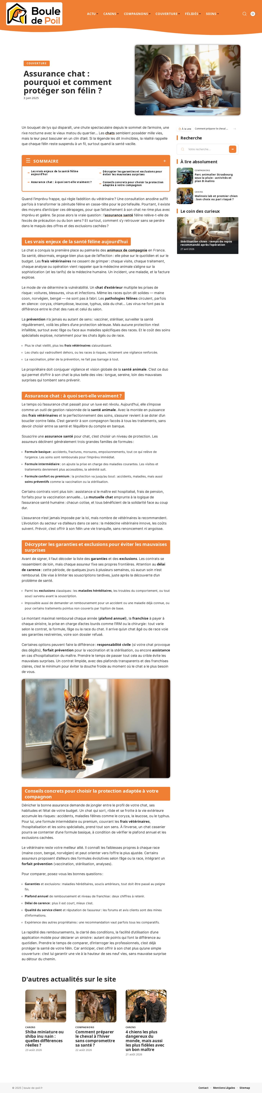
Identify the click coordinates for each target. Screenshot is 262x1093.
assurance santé (119, 215)
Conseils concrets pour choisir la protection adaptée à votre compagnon (133, 184)
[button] (234, 129)
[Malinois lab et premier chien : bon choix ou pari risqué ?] (185, 196)
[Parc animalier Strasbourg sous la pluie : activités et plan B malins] (185, 176)
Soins (183, 237)
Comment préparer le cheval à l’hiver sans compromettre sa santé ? (95, 1038)
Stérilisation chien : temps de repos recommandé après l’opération (206, 242)
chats (110, 133)
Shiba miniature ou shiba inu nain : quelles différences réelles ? (44, 1038)
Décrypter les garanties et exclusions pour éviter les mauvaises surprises (132, 173)
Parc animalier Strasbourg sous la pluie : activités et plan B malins (214, 177)
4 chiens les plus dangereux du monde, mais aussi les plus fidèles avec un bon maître (145, 1040)
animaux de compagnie (127, 250)
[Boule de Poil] (34, 13)
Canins (30, 1027)
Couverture (37, 63)
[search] (244, 14)
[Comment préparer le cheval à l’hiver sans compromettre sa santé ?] (95, 1006)
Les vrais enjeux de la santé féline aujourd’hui (54, 173)
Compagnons (84, 1027)
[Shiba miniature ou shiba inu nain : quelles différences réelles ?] (45, 1006)
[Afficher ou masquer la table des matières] (112, 161)
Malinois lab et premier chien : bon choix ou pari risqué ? (216, 197)
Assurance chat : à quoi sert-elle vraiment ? (61, 182)
